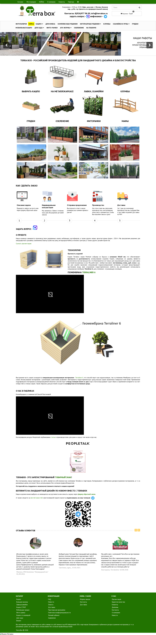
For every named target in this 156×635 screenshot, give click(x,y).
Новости (51, 602)
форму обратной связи (86, 494)
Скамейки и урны (121, 24)
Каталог (20, 2)
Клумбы (106, 24)
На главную (91, 28)
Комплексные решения (67, 24)
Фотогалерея (31, 2)
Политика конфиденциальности (59, 613)
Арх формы (65, 28)
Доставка (51, 607)
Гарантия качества (118, 602)
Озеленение (79, 28)
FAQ (49, 599)
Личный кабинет (54, 615)
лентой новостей (36, 498)
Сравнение (52, 618)
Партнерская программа (56, 610)
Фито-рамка (20, 613)
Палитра (71, 2)
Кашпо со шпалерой (23, 615)
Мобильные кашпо (24, 28)
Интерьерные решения (90, 24)
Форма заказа (85, 599)
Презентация (116, 599)
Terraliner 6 (79, 378)
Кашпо (39, 24)
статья (53, 437)
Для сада (39, 28)
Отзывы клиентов (25, 530)
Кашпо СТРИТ (21, 607)
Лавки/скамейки (22, 605)
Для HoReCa (50, 24)
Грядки (135, 24)
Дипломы (114, 607)
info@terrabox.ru (99, 13)
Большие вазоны (22, 602)
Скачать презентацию (23, 244)
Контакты (83, 602)
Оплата (50, 605)
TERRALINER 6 (88, 272)
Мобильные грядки (22, 610)
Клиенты (62, 2)
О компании (51, 2)
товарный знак (63, 477)
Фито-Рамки (52, 28)
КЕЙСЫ (41, 2)
